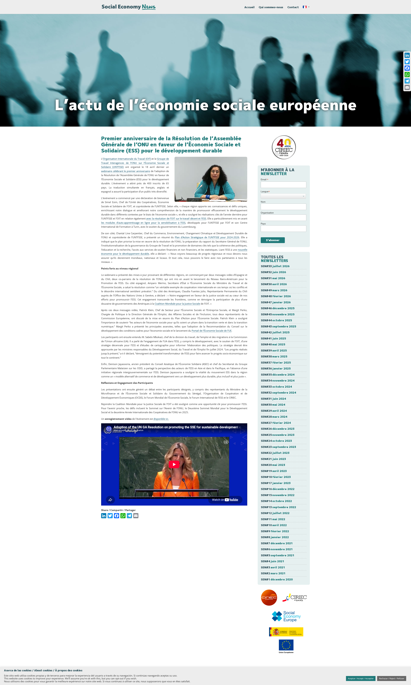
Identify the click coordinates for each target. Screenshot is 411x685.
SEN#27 (276, 423)
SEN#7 (277, 543)
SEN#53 (275, 266)
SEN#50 (274, 284)
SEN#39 (274, 350)
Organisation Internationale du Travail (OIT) (127, 158)
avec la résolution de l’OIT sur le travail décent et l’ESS (176, 218)
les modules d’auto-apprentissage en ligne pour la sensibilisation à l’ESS (143, 222)
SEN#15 (277, 495)
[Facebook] (407, 68)
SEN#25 (277, 435)
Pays (263, 223)
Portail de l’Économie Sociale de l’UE (212, 330)
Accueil (249, 7)
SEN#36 (276, 368)
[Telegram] (407, 81)
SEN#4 (272, 561)
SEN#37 (276, 362)
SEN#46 (277, 308)
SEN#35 (277, 374)
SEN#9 (275, 531)
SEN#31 (273, 398)
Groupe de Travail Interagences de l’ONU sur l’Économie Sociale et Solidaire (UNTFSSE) (135, 163)
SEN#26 (277, 429)
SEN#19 (274, 471)
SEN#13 (278, 507)
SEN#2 (273, 573)
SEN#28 (274, 416)
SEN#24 (276, 441)
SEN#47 (276, 302)
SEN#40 (273, 344)
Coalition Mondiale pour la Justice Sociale (177, 303)
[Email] (407, 87)
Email (264, 179)
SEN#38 (274, 356)
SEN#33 (276, 386)
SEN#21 (273, 459)
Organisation (267, 212)
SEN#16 (277, 489)
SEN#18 (276, 477)
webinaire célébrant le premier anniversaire (125, 171)
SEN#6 (277, 549)
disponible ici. (161, 418)
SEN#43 (278, 326)
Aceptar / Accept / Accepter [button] (361, 678)
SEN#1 (277, 579)
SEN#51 (273, 278)
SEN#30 (273, 404)
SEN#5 (277, 555)
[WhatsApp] (407, 74)
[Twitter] (407, 61)
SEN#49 (274, 290)
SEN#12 (275, 513)
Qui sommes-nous (271, 7)
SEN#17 (276, 483)
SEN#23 (278, 447)
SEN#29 (274, 411)
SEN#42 (275, 332)
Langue (265, 191)
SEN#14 (276, 501)
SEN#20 (273, 465)
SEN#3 (273, 567)
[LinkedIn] (407, 55)
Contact (293, 7)
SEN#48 (276, 296)
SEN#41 (273, 338)
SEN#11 (273, 519)
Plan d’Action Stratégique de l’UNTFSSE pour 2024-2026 (207, 237)
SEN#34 (277, 380)
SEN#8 (275, 537)
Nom (263, 201)
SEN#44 (276, 320)
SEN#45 (277, 314)
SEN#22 (275, 453)
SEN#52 (273, 272)
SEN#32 (278, 392)
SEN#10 (274, 525)
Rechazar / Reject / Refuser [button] (391, 678)
